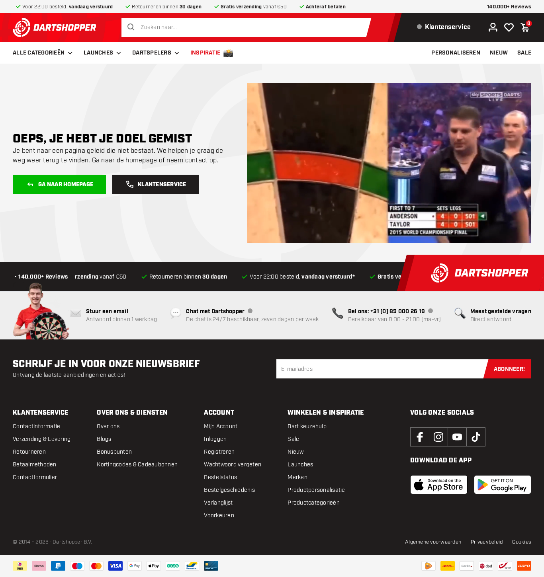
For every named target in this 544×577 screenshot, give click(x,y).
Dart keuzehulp (307, 426)
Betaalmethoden (35, 464)
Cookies (521, 542)
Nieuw (295, 451)
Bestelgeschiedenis (229, 490)
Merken (297, 477)
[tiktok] (475, 436)
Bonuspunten (114, 451)
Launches (98, 53)
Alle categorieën (39, 53)
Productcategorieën (314, 502)
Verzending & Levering (41, 439)
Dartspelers (151, 53)
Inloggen (215, 439)
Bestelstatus (220, 477)
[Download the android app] (502, 484)
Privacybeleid (487, 542)
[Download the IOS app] (439, 484)
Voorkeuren (219, 515)
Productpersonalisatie (316, 490)
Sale (293, 439)
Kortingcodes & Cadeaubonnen (137, 464)
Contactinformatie (36, 426)
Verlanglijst (218, 502)
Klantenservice (162, 184)
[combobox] (248, 27)
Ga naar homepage (65, 184)
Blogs (104, 439)
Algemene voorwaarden (433, 542)
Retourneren (29, 451)
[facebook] (419, 436)
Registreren (219, 451)
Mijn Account (220, 426)
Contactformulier (35, 477)
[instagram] (438, 436)
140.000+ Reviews (509, 7)
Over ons (108, 426)
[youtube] (457, 436)
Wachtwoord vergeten (232, 464)
